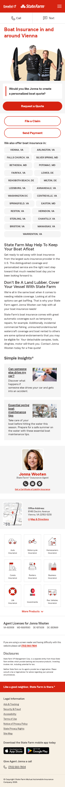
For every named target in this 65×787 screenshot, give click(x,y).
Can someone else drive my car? (17, 372)
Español (8, 6)
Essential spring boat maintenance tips (18, 410)
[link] (33, 6)
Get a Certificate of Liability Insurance (32, 489)
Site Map (8, 733)
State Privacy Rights (13, 728)
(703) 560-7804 (29, 646)
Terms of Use (10, 719)
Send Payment (32, 133)
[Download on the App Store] (13, 750)
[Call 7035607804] (25, 484)
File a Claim (32, 121)
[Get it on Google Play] (37, 750)
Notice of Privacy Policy (15, 724)
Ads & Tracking (11, 704)
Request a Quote (32, 106)
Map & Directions (40, 519)
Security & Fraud (12, 709)
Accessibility (9, 714)
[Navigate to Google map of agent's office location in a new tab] (39, 484)
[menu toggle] (59, 6)
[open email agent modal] (32, 484)
